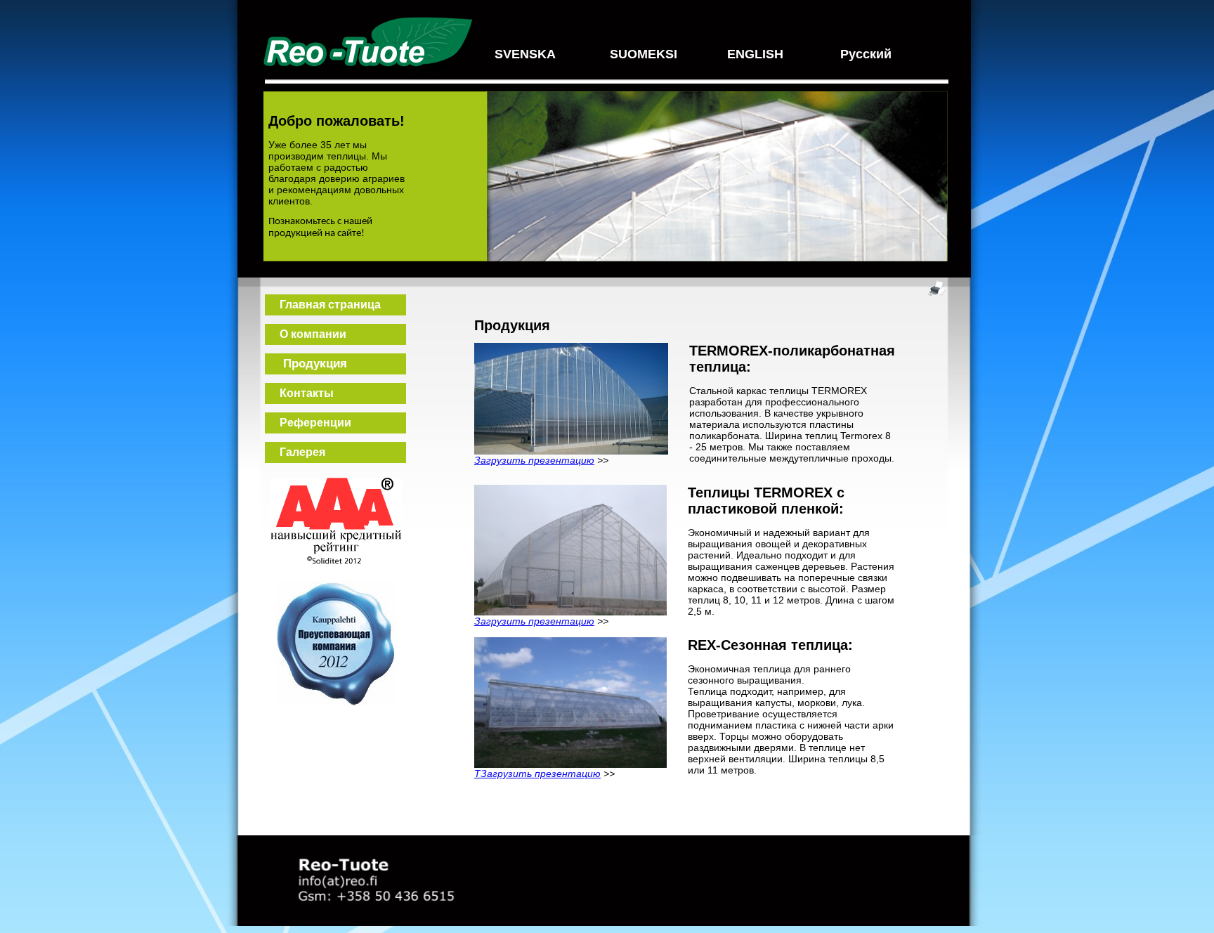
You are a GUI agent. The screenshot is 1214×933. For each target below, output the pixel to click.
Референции (308, 423)
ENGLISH (755, 54)
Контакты (300, 393)
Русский (866, 54)
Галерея (295, 452)
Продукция (306, 363)
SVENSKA (525, 54)
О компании (306, 334)
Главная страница (323, 305)
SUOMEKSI (643, 54)
